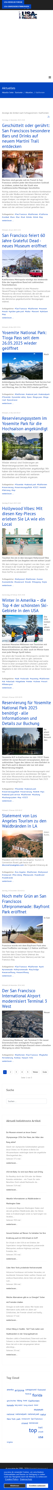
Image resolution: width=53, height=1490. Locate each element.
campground (30, 1389)
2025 (36, 487)
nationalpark (44, 394)
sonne (40, 579)
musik (5, 311)
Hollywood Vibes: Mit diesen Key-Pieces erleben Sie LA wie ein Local (23, 516)
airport (25, 1057)
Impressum (42, 1468)
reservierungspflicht (24, 487)
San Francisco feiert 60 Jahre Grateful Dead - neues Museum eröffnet (24, 240)
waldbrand (40, 875)
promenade (8, 969)
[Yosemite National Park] (22, 446)
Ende (45, 1072)
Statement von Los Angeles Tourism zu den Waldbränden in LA (24, 821)
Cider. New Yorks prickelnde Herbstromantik (24, 1267)
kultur (28, 311)
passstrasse (12, 400)
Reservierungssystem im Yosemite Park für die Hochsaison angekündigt (25, 423)
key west (19, 1405)
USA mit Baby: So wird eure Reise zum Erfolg (24, 1172)
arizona (19, 1390)
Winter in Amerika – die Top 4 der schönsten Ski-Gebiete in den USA (25, 605)
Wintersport (8, 684)
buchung (36, 794)
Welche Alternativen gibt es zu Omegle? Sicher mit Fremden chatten (25, 1299)
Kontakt (33, 1468)
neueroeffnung (9, 972)
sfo (31, 1057)
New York (11, 1419)
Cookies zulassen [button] (37, 1486)
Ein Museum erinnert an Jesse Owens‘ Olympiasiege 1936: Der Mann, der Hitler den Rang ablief (24, 1137)
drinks (29, 217)
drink (36, 217)
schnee (37, 681)
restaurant (7, 875)
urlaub (40, 1431)
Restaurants (28, 875)
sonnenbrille (8, 582)
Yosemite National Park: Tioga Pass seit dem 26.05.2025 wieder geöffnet (24, 340)
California (44, 214)
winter (29, 681)
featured (42, 1389)
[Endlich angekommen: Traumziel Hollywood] (22, 541)
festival (28, 1394)
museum (43, 308)
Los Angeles (21, 872)
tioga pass (38, 397)
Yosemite (7, 397)
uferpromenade (21, 969)
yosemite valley (19, 397)
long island (28, 1405)
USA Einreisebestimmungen (16, 6)
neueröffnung (23, 972)
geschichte (11, 1400)
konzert (36, 311)
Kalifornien (33, 214)
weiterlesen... (11, 1163)
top (41, 217)
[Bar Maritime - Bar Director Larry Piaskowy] (22, 164)
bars (13, 217)
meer (36, 1405)
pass (30, 397)
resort (44, 681)
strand (24, 1423)
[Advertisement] (26, 46)
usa (40, 1437)
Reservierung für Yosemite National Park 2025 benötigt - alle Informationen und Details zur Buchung (26, 713)
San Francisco (21, 214)
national (10, 1414)
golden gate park (17, 311)
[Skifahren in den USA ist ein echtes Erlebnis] (22, 628)
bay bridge (34, 969)
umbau (18, 1057)
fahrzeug (6, 490)
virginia (10, 1442)
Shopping (37, 582)
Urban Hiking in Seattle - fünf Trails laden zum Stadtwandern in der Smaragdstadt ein (25, 1331)
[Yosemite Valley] (22, 741)
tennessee (33, 1423)
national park (32, 394)
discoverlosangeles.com (13, 865)
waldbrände (8, 878)
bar (18, 217)
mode (28, 582)
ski (4, 681)
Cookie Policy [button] (11, 1479)
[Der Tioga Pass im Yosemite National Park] (22, 366)
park (42, 966)
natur (43, 1414)
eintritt (43, 487)
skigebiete (21, 681)
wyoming (34, 678)
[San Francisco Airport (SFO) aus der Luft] (22, 1024)
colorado (25, 678)
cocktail (6, 217)
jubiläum (44, 311)
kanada (10, 1405)
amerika (10, 1389)
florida (37, 1395)
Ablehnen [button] (14, 1486)
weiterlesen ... (8, 220)
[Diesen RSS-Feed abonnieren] (49, 117)
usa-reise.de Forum (13, 2)
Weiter (35, 1072)
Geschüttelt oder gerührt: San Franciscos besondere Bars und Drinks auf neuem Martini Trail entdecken (26, 135)
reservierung (8, 487)
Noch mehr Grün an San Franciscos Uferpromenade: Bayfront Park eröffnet (25, 903)
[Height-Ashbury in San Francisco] (22, 263)
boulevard (19, 582)
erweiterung (8, 1057)
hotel (25, 1400)
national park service (11, 794)
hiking (19, 1400)
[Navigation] (50, 77)
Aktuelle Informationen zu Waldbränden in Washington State (23, 1201)
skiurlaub (11, 681)
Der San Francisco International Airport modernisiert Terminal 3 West (24, 998)
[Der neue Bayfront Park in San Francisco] (22, 929)
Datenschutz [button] (26, 1479)
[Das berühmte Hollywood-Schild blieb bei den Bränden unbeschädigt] (22, 843)
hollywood (20, 579)
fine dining (17, 875)
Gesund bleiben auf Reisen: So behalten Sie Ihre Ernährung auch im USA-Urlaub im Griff (26, 1235)
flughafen (44, 1055)
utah (17, 678)
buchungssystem (9, 797)
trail (23, 217)
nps (42, 791)
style (45, 582)
